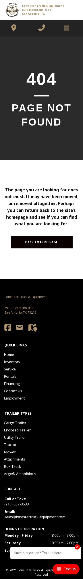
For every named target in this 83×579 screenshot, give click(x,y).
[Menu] (64, 28)
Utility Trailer (15, 437)
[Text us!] (66, 570)
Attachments (14, 459)
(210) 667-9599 (16, 504)
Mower (10, 452)
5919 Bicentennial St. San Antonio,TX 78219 (20, 310)
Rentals (10, 376)
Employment (14, 398)
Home (9, 354)
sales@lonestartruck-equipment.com (34, 516)
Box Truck (12, 466)
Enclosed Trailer (17, 430)
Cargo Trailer (15, 422)
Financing (12, 383)
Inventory (12, 361)
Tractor (10, 444)
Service (10, 369)
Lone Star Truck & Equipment (25, 297)
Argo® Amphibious (20, 473)
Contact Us (13, 390)
